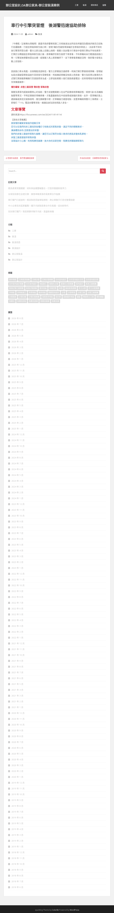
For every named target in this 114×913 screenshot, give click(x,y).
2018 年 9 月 (17, 869)
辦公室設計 (17, 259)
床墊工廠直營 (27, 86)
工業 (76, 5)
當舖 (104, 5)
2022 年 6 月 (17, 608)
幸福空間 (52, 288)
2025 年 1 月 (17, 428)
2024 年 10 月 (17, 446)
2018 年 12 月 (17, 852)
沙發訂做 (22, 297)
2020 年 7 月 (17, 742)
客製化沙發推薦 (67, 284)
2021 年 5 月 (17, 684)
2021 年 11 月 (17, 649)
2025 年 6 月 (17, 399)
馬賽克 (12, 301)
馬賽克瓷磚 (33, 301)
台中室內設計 (61, 279)
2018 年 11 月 (17, 858)
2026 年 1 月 (17, 359)
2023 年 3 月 (17, 556)
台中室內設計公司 (76, 279)
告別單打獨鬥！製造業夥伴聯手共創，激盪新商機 (31, 211)
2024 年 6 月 (17, 469)
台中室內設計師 (92, 279)
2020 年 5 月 (17, 753)
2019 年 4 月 (17, 829)
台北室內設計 (31, 284)
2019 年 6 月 (17, 817)
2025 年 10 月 (17, 376)
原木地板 (12, 279)
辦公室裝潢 (17, 253)
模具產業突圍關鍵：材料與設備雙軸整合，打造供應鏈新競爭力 (37, 188)
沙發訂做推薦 (34, 297)
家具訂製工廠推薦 (16, 288)
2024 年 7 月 (17, 463)
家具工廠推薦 (91, 284)
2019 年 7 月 (17, 811)
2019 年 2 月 (17, 840)
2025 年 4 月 (17, 411)
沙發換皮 (12, 297)
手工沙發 (82, 288)
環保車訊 (94, 5)
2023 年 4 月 (17, 550)
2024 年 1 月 (17, 498)
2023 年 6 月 (17, 538)
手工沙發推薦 (93, 288)
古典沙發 (35, 279)
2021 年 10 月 (17, 655)
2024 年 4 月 (17, 480)
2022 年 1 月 (17, 637)
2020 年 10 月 (17, 724)
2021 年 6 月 (17, 678)
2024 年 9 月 (17, 451)
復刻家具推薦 (70, 288)
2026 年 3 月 (17, 347)
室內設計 (79, 284)
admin (30, 34)
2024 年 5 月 (17, 475)
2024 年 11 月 (17, 440)
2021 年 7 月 (17, 672)
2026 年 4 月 (17, 341)
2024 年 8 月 (17, 457)
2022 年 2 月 (17, 631)
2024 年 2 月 (17, 492)
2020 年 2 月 (17, 771)
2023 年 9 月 (17, 521)
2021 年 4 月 (17, 689)
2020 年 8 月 (17, 736)
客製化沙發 (53, 284)
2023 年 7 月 (17, 533)
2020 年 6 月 (17, 747)
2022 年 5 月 (17, 614)
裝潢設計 (16, 248)
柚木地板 (42, 292)
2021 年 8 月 (17, 666)
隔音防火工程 (88, 297)
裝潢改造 (16, 242)
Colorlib (55, 910)
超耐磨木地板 (69, 297)
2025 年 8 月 (17, 388)
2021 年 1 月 (17, 707)
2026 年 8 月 (17, 318)
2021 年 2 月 (17, 701)
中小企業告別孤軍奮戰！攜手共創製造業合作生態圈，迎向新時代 (38, 205)
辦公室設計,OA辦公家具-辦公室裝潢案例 (33, 5)
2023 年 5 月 (17, 544)
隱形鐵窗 (15, 86)
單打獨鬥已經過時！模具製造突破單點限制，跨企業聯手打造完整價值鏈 (41, 199)
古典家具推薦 (24, 279)
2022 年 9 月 (17, 591)
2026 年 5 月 (17, 335)
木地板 (12, 292)
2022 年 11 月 (17, 579)
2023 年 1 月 (17, 567)
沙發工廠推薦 (93, 292)
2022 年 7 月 (17, 602)
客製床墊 (45, 86)
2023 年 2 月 (17, 562)
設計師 (58, 297)
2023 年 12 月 (17, 504)
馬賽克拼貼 (21, 301)
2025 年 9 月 (17, 382)
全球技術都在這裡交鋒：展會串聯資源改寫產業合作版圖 (34, 194)
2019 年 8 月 (17, 805)
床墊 (61, 288)
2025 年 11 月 (17, 370)
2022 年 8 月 (17, 597)
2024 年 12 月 (17, 434)
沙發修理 (71, 292)
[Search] (103, 171)
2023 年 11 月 (17, 509)
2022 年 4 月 (17, 620)
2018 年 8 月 (17, 875)
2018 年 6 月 (17, 887)
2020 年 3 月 (17, 765)
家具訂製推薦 (31, 288)
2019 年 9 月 (17, 800)
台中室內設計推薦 (16, 284)
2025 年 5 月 (17, 405)
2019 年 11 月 (17, 788)
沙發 (63, 292)
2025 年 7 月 (17, 393)
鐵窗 (78, 297)
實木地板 (43, 288)
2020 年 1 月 (17, 776)
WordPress (74, 910)
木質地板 (32, 292)
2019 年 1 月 (17, 846)
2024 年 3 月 (17, 486)
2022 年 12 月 (17, 573)
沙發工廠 (81, 292)
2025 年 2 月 (17, 422)
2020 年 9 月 (17, 730)
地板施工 (43, 284)
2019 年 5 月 (17, 823)
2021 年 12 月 (17, 643)
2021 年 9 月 (17, 660)
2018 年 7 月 (17, 881)
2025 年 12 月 (17, 364)
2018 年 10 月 (17, 864)
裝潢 (84, 5)
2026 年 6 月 (17, 329)
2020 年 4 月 (17, 759)
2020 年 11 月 (17, 718)
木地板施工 (21, 292)
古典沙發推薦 (47, 279)
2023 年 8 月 (17, 527)
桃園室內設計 (53, 292)
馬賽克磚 (55, 301)
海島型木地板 (47, 297)
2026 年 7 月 (17, 324)
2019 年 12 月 (17, 782)
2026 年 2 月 (17, 353)
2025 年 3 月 (17, 417)
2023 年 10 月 (17, 515)
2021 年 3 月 (17, 695)
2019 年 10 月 (17, 794)
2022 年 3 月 (17, 626)
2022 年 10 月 (17, 585)
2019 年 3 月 (17, 835)
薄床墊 (37, 86)
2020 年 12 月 (17, 713)
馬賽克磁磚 (44, 301)
